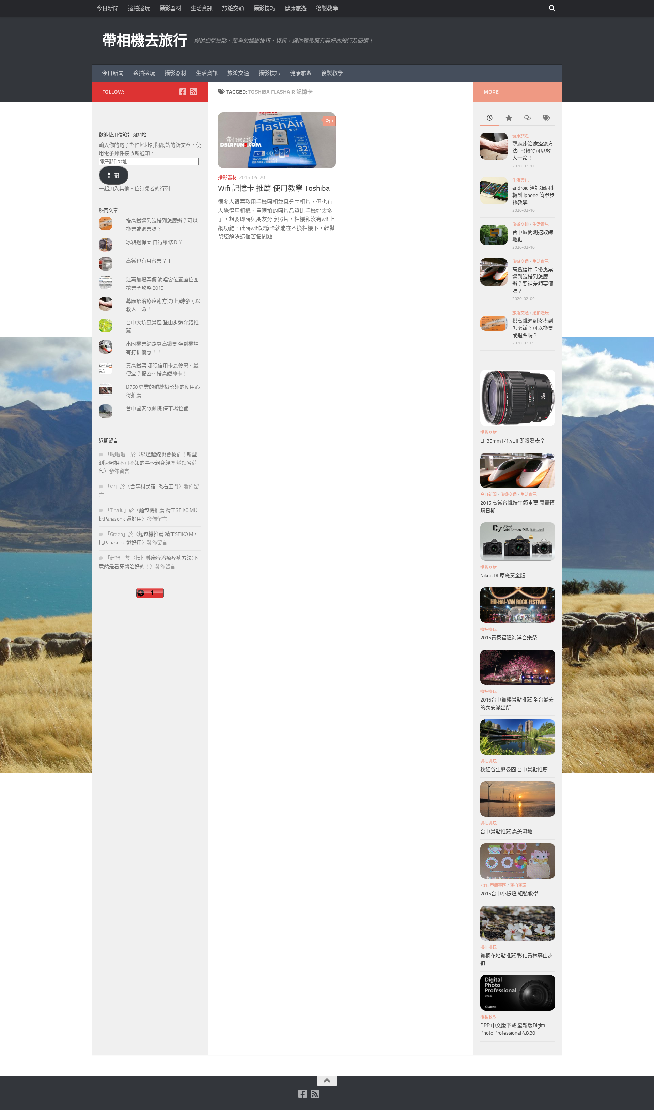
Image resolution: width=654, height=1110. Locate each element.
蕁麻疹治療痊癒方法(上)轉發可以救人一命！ (532, 151)
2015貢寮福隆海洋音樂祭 (508, 638)
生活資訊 (202, 8)
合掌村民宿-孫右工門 (154, 486)
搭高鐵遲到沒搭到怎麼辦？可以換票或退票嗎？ (532, 328)
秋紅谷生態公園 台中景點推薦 (514, 770)
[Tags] (545, 118)
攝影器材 (170, 8)
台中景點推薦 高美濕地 (506, 832)
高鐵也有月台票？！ (149, 261)
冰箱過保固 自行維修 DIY (154, 242)
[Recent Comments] (527, 118)
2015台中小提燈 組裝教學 (509, 894)
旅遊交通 (233, 8)
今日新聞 (108, 8)
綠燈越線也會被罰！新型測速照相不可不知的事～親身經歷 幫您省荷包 (148, 462)
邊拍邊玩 (139, 8)
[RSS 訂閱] (193, 92)
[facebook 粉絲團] (182, 92)
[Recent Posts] (489, 118)
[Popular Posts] (508, 118)
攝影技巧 (264, 8)
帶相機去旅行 (144, 40)
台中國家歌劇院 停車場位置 (157, 408)
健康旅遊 (296, 8)
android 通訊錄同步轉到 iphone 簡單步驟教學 (533, 195)
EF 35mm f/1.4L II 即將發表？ (512, 441)
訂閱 (113, 175)
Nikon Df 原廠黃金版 (502, 576)
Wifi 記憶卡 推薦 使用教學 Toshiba (274, 188)
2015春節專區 (493, 885)
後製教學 (327, 8)
